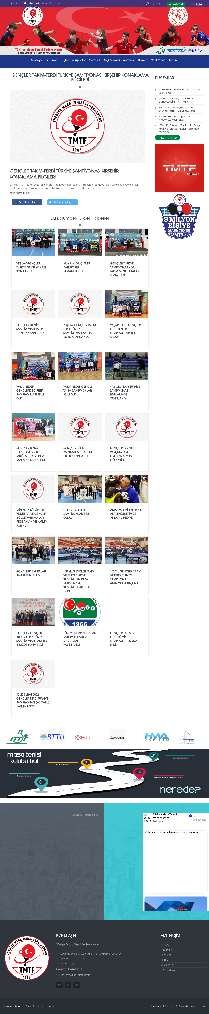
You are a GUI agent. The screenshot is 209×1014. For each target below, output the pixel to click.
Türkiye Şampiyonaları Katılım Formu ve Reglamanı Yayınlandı (79, 639)
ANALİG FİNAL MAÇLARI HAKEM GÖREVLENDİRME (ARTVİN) (175, 100)
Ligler (65, 60)
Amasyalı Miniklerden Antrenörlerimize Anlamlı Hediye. (126, 514)
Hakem (142, 60)
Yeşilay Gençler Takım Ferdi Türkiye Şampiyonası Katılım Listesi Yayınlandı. (79, 331)
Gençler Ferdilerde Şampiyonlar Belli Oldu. (77, 514)
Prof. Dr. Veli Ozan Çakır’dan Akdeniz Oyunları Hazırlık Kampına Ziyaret (178, 109)
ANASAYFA (166, 944)
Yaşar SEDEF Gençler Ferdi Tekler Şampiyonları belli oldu (125, 331)
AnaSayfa (37, 60)
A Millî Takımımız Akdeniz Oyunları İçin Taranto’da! (179, 91)
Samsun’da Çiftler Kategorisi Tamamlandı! (76, 267)
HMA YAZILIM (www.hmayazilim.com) (185, 1006)
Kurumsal (52, 60)
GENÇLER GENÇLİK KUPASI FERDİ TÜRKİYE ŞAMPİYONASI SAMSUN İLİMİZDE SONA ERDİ (31, 639)
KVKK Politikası (168, 970)
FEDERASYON (168, 949)
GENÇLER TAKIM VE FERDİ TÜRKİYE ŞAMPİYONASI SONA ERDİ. (123, 639)
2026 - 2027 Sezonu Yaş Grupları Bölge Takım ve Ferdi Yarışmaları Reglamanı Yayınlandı (179, 128)
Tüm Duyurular (168, 138)
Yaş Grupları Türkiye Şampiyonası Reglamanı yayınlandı (125, 392)
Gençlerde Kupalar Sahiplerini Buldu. (31, 573)
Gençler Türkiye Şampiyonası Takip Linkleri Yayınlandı (30, 329)
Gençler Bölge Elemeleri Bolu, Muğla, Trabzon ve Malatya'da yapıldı (30, 454)
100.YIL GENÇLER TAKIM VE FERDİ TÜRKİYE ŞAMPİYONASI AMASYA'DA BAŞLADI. (125, 577)
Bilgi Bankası (112, 60)
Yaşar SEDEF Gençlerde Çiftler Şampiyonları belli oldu (30, 392)
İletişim (173, 60)
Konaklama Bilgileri (20, 192)
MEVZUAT (166, 954)
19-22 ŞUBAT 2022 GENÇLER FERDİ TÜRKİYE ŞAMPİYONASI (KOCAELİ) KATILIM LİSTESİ (32, 700)
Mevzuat (94, 60)
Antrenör (129, 60)
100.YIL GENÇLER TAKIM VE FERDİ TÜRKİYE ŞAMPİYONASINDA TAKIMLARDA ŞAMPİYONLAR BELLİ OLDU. (79, 581)
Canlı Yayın (158, 60)
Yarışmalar (79, 60)
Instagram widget (177, 909)
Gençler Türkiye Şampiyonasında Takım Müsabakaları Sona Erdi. (125, 269)
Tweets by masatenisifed (84, 814)
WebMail (177, 4)
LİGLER (164, 960)
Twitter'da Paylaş (64, 202)
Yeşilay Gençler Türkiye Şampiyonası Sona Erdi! (31, 267)
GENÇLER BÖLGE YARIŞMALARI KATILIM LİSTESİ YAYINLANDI (77, 452)
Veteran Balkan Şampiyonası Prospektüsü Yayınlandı (174, 118)
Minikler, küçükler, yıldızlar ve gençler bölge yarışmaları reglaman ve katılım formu (32, 517)
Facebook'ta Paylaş (30, 202)
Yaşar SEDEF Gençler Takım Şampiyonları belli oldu (78, 390)
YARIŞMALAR (168, 965)
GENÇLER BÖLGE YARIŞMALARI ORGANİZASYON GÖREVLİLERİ (121, 454)
